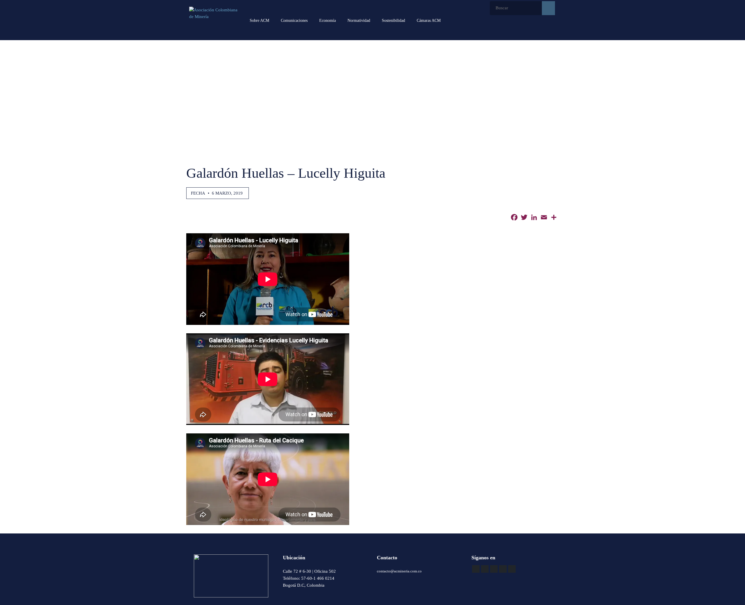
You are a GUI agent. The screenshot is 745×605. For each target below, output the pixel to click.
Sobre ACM (259, 20)
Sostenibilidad (393, 20)
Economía (327, 20)
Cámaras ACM (429, 20)
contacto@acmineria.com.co (399, 571)
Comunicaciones (294, 20)
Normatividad (358, 20)
